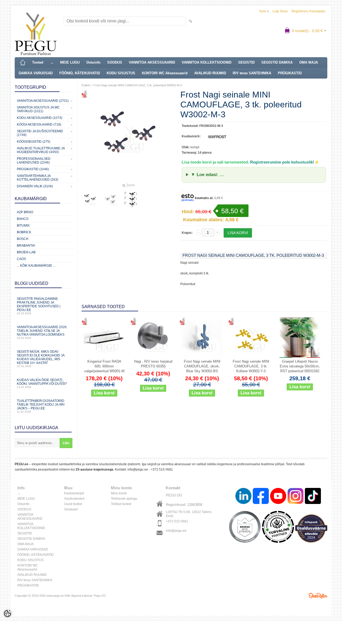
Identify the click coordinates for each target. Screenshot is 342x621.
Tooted (37, 62)
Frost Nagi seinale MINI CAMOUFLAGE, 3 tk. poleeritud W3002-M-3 (138, 85)
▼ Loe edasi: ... (207, 174)
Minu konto (119, 493)
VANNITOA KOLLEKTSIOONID (206, 62)
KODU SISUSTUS (121, 73)
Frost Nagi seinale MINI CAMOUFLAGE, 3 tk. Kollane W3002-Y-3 (251, 366)
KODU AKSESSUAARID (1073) (39, 118)
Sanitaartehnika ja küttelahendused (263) (37, 177)
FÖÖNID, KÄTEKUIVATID (79, 73)
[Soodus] (104, 337)
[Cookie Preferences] (7, 613)
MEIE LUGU (70, 62)
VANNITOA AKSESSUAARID (152, 62)
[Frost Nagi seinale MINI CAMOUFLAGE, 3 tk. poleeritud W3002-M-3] (90, 199)
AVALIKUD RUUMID (210, 73)
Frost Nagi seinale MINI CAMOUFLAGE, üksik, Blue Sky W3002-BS (202, 366)
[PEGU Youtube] (278, 497)
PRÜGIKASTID (290, 73)
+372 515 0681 (162, 469)
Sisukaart (71, 509)
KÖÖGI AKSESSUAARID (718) (39, 124)
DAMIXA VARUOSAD (36, 73)
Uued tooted (73, 504)
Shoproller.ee (318, 595)
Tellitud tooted (121, 504)
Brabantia (26, 245)
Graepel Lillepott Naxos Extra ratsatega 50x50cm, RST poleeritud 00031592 (300, 366)
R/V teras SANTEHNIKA (252, 73)
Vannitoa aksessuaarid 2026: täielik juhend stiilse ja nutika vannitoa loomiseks (42, 332)
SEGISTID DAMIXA (277, 62)
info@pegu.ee (137, 469)
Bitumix (23, 225)
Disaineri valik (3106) (35, 186)
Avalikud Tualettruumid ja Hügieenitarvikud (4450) (41, 150)
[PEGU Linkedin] (243, 497)
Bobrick (24, 232)
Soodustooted (74, 498)
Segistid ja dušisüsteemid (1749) (40, 133)
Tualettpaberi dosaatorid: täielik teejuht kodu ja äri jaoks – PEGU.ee (41, 406)
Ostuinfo (93, 62)
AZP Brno (25, 212)
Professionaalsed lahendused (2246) (33, 160)
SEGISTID (246, 62)
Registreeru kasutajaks (308, 11)
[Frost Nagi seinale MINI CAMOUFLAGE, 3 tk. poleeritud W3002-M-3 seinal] (110, 199)
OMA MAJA (308, 62)
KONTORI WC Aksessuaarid (165, 73)
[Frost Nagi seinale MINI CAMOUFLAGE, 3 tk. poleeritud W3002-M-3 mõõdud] (131, 199)
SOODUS (114, 62)
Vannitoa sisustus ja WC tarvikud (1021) (38, 109)
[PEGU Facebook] (261, 497)
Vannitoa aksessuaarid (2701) (43, 101)
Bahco (22, 219)
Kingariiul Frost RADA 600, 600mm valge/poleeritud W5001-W (104, 366)
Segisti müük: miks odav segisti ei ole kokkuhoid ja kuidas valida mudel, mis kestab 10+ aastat (40, 359)
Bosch (22, 239)
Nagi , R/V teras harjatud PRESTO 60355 (153, 363)
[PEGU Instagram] (295, 497)
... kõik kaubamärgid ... (36, 265)
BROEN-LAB (26, 252)
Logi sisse (280, 11)
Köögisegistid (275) (33, 141)
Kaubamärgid (74, 493)
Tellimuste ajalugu (124, 498)
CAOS (21, 259)
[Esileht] (22, 62)
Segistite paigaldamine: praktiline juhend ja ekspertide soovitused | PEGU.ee (38, 306)
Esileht (85, 85)
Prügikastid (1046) (33, 169)
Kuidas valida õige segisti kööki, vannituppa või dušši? (42, 383)
